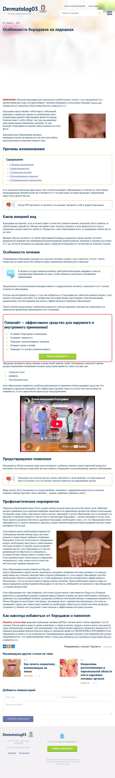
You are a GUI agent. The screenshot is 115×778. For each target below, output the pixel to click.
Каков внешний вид (19, 168)
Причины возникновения (21, 164)
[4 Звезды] (109, 647)
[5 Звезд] (111, 647)
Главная (9, 23)
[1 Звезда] (104, 647)
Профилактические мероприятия (25, 180)
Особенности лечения (20, 172)
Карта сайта (94, 6)
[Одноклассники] (9, 646)
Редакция (12, 753)
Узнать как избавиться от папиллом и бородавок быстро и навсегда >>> (52, 104)
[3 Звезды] (108, 647)
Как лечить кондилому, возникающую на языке (39, 667)
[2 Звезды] (106, 647)
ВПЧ (25, 660)
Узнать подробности (57, 356)
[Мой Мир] (13, 646)
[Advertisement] (46, 68)
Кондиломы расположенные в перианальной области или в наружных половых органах (96, 671)
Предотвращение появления (23, 176)
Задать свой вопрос (62, 748)
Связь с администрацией (74, 6)
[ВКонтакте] (4, 646)
